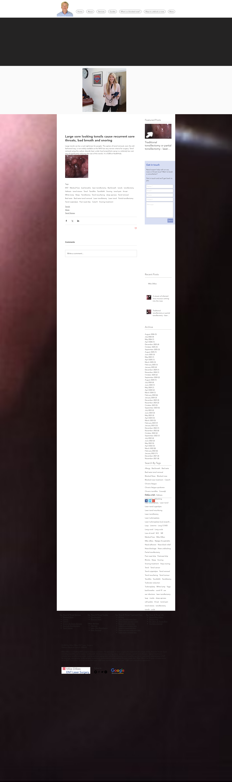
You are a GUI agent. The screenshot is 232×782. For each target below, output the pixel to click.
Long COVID (163, 525)
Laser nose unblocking (153, 499)
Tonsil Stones (70, 213)
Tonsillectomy (96, 617)
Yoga (168, 587)
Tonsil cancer (155, 567)
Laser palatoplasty (151, 503)
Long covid (149, 529)
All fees (121, 617)
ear (165, 590)
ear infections (150, 594)
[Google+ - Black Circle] (105, 671)
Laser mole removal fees (127, 632)
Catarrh (95, 202)
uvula (153, 609)
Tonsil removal (123, 195)
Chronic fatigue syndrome (155, 487)
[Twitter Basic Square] (150, 500)
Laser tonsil (112, 198)
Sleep (77, 195)
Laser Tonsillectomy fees (127, 619)
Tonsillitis (92, 191)
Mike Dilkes (160, 537)
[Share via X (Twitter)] (72, 221)
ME (162, 533)
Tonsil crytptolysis (71, 202)
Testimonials (153, 619)
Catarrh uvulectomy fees (127, 626)
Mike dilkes (149, 541)
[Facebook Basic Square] (146, 500)
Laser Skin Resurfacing (99, 628)
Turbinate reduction (152, 583)
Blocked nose (162, 476)
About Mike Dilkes (156, 617)
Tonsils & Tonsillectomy (71, 626)
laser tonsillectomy (99, 188)
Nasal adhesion (150, 545)
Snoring (109, 191)
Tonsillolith (101, 191)
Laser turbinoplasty (152, 518)
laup (146, 598)
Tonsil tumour (164, 575)
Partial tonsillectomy (125, 198)
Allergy (147, 468)
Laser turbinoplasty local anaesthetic (158, 522)
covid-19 (159, 590)
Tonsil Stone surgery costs (128, 621)
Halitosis (68, 191)
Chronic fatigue (151, 484)
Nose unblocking (164, 548)
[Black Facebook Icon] (99, 671)
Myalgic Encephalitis (162, 541)
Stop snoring (165, 564)
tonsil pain (117, 191)
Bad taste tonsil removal (83, 198)
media (152, 598)
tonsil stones (77, 191)
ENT (66, 188)
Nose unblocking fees (126, 624)
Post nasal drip (85, 202)
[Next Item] (168, 131)
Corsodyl (162, 491)
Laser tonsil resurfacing (153, 510)
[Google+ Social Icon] (153, 500)
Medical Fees (75, 188)
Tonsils (67, 206)
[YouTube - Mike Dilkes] (95, 671)
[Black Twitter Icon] (102, 671)
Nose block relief (164, 545)
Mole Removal (96, 630)
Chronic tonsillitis (151, 491)
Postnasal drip (162, 556)
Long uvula (159, 529)
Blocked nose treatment (154, 480)
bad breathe (86, 188)
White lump (69, 195)
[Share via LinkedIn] (78, 221)
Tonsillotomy (85, 195)
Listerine (153, 525)
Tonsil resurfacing (98, 195)
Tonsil (86, 191)
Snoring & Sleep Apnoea (72, 624)
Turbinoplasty (150, 587)
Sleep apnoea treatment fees (129, 630)
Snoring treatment (106, 202)
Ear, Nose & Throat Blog (158, 621)
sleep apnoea (111, 195)
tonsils (120, 188)
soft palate (149, 602)
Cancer (65, 619)
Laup (147, 525)
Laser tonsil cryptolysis (153, 506)
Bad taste (68, 198)
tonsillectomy (129, 188)
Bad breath (112, 188)
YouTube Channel (156, 624)
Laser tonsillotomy (100, 198)
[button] (90, 11)
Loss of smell (149, 533)
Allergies (94, 626)
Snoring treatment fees (127, 628)
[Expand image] (76, 166)
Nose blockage (150, 548)
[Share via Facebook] (66, 221)
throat (125, 191)
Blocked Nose (150, 476)
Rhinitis (147, 560)
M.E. (157, 533)
